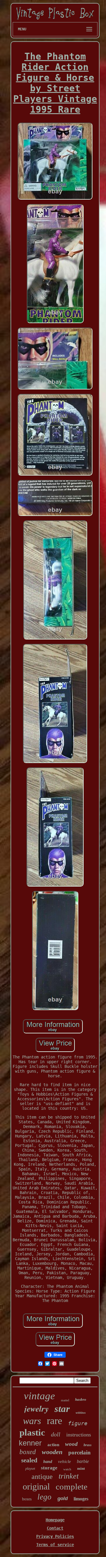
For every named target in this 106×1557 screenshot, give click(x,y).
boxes (27, 1499)
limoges (81, 1498)
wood (71, 1444)
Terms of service (55, 1544)
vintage (39, 1396)
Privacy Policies (55, 1536)
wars (32, 1420)
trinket (69, 1476)
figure (77, 1423)
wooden (52, 1452)
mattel (65, 1400)
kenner (30, 1443)
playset (30, 1468)
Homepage (55, 1519)
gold (62, 1498)
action (53, 1444)
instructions (78, 1435)
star (62, 1408)
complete (71, 1486)
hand (47, 1461)
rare (54, 1420)
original (36, 1486)
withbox (81, 1412)
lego (44, 1496)
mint (81, 1468)
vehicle (64, 1461)
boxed (27, 1452)
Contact (55, 1528)
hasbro (80, 1399)
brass (88, 1445)
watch (67, 1469)
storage (49, 1468)
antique (42, 1476)
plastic (32, 1432)
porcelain (79, 1452)
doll (55, 1434)
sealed (29, 1460)
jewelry (36, 1408)
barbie (83, 1461)
